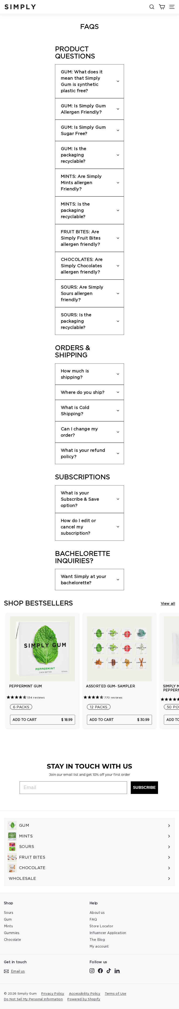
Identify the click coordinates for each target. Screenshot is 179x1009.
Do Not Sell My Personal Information (33, 999)
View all (168, 603)
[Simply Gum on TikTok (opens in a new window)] (108, 970)
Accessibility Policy (84, 993)
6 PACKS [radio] (21, 707)
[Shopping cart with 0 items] (161, 7)
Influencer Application (108, 933)
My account (99, 946)
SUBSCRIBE (144, 787)
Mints (8, 926)
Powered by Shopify (83, 999)
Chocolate (12, 939)
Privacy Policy (52, 993)
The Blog (97, 939)
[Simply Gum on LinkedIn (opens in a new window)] (117, 970)
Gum (8, 919)
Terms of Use (115, 993)
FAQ (93, 919)
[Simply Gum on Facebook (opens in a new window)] (100, 970)
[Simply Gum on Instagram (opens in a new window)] (92, 970)
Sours (8, 912)
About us (97, 912)
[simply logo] (20, 6)
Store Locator (101, 926)
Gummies (12, 933)
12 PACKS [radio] (98, 707)
